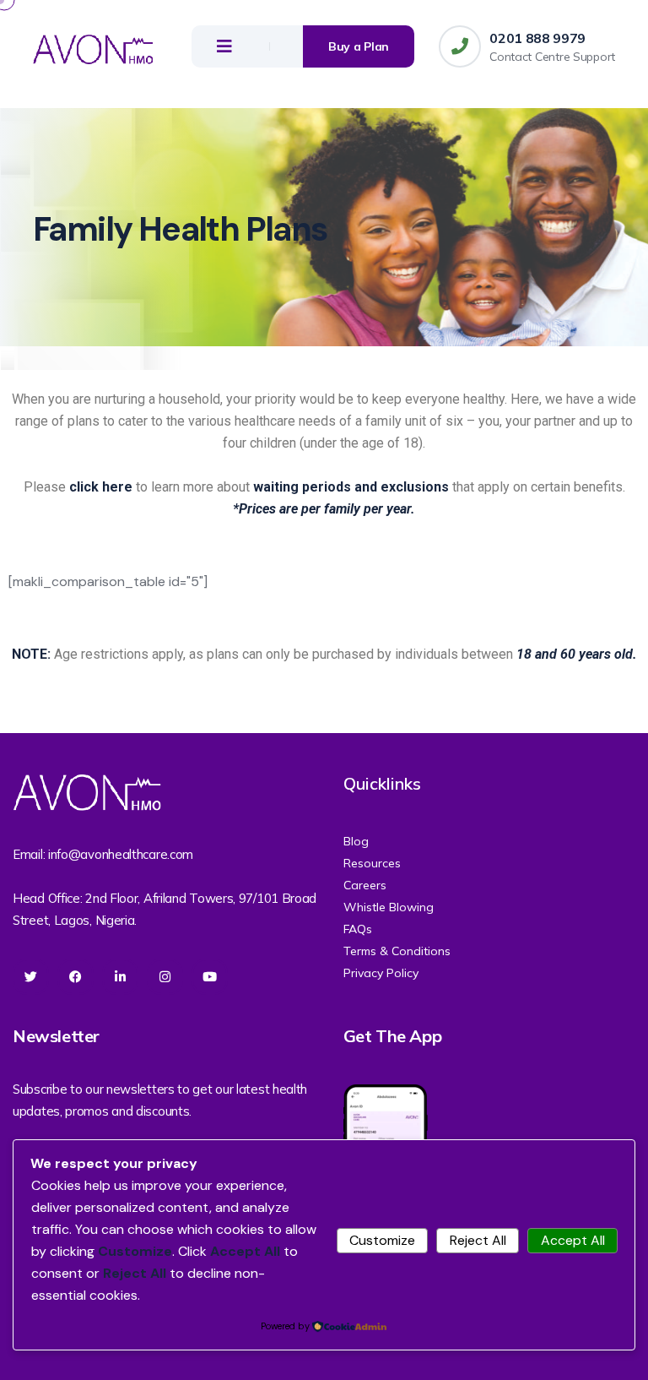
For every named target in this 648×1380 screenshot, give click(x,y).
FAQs (357, 929)
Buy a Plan (358, 46)
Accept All (573, 1240)
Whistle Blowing (388, 907)
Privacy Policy (380, 973)
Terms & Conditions (397, 951)
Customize (382, 1240)
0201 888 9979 (537, 38)
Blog (356, 841)
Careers (364, 885)
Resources (372, 863)
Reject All (478, 1240)
